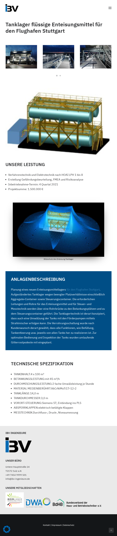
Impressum (56, 525)
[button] (110, 8)
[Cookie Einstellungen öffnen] (6, 532)
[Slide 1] (56, 75)
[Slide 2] (60, 75)
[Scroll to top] (111, 530)
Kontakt (46, 525)
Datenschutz (68, 525)
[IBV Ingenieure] (12, 8)
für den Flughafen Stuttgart (83, 289)
